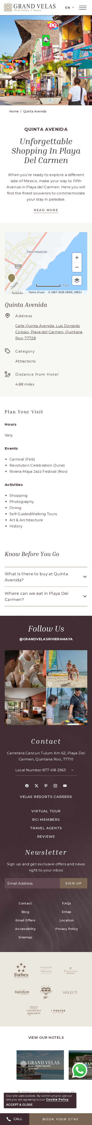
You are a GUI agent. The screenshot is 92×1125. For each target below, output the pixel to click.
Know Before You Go (32, 554)
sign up (73, 883)
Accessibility (25, 929)
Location (66, 920)
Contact (46, 741)
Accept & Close (19, 1104)
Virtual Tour (46, 811)
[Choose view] (77, 280)
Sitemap (25, 937)
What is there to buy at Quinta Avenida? (36, 576)
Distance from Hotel (37, 374)
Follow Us (46, 628)
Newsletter (46, 852)
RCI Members (46, 819)
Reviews (46, 836)
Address (23, 316)
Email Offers (25, 920)
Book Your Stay (60, 1119)
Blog (25, 912)
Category (25, 351)
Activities (14, 484)
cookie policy (57, 1099)
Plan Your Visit (24, 411)
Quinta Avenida (34, 111)
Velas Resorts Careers (46, 796)
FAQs (66, 903)
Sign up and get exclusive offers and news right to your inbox (46, 867)
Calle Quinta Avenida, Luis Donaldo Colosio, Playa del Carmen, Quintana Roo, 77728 (49, 332)
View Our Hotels (46, 1037)
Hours (11, 424)
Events (11, 448)
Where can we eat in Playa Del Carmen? (37, 596)
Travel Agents (46, 828)
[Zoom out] (77, 267)
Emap (66, 912)
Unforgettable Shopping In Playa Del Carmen (46, 150)
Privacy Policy (66, 929)
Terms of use (37, 292)
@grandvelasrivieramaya (46, 639)
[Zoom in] (77, 257)
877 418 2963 (54, 770)
